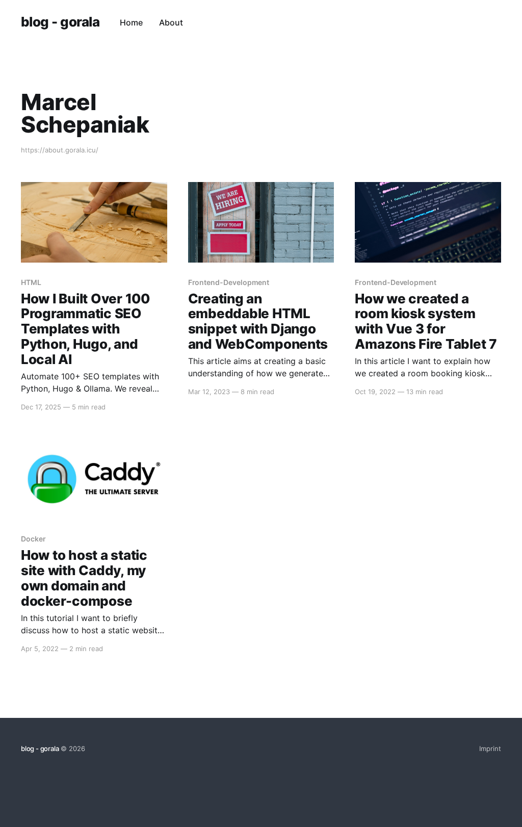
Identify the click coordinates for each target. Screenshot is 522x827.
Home (131, 22)
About (171, 22)
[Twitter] (496, 22)
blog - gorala (60, 22)
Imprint (490, 748)
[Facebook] (479, 22)
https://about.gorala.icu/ (59, 150)
